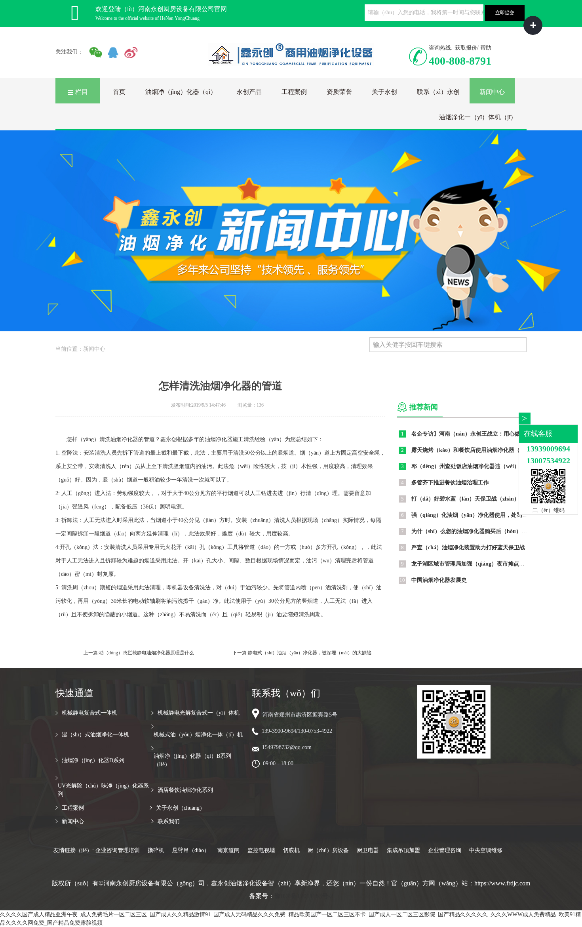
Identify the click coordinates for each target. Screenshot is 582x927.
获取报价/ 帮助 (473, 48)
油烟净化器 (124, 439)
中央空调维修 (485, 850)
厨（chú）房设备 (328, 850)
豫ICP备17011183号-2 (303, 896)
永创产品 (249, 91)
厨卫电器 (368, 850)
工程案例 (294, 91)
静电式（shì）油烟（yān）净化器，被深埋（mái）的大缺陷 (309, 653)
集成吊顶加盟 (403, 850)
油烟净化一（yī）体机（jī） (478, 117)
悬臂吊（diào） (190, 850)
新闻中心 (492, 91)
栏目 (81, 91)
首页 (119, 91)
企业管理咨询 (444, 850)
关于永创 (384, 91)
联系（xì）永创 (438, 91)
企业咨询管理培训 (117, 850)
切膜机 (291, 850)
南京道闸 (228, 850)
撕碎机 (156, 850)
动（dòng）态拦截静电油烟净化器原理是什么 (146, 653)
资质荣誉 (339, 91)
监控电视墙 (261, 850)
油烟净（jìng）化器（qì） (181, 91)
